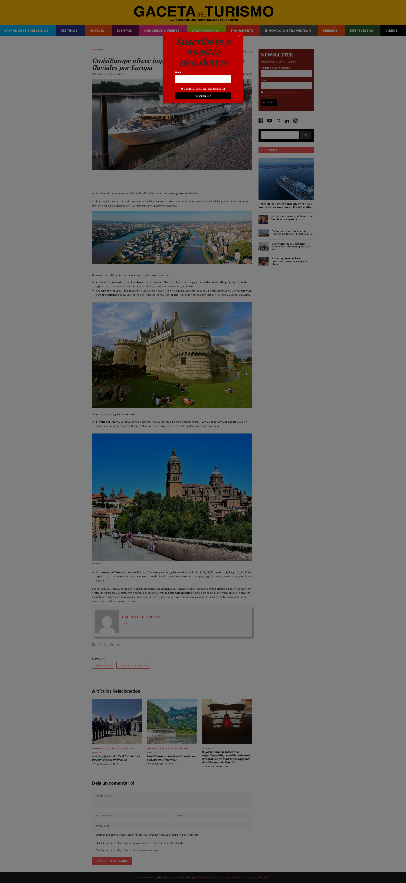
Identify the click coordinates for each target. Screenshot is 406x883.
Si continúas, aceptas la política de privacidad (204, 88)
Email (178, 72)
